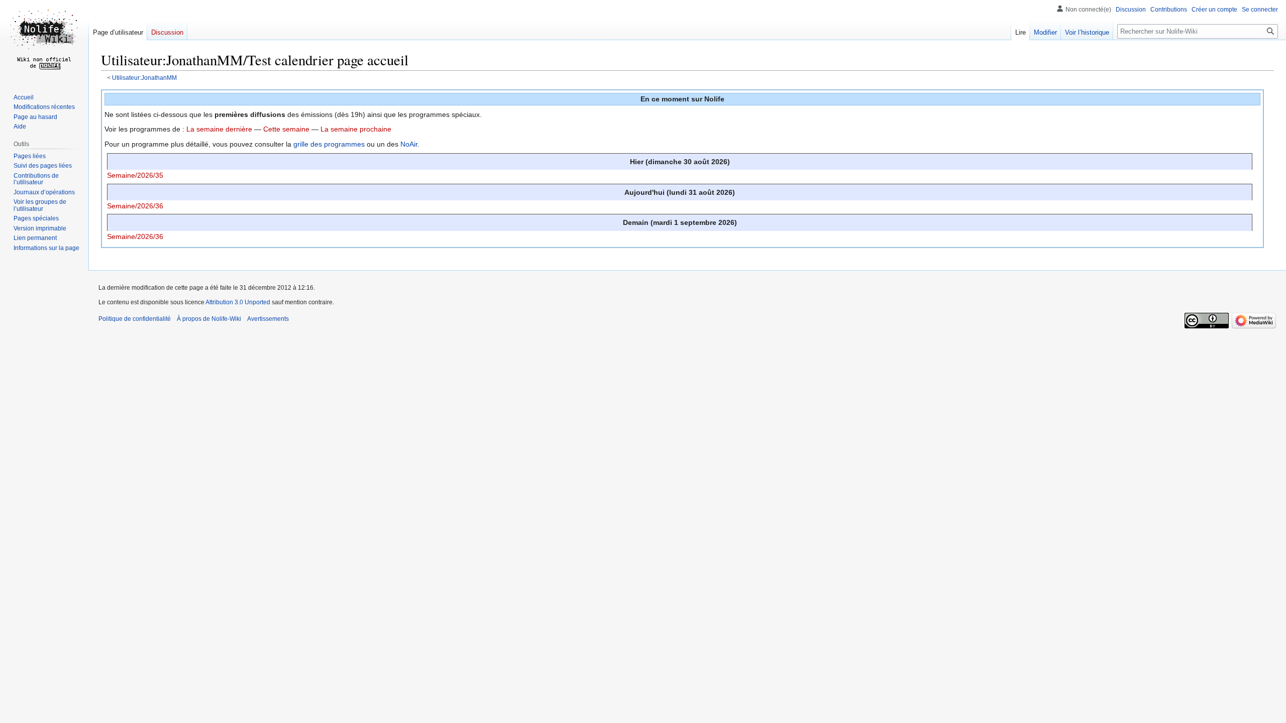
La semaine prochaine (355, 129)
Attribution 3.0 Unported (237, 302)
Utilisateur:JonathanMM (144, 77)
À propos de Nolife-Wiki (209, 318)
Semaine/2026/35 (135, 175)
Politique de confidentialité (134, 318)
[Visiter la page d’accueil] (44, 40)
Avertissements (268, 318)
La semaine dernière (219, 129)
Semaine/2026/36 (135, 206)
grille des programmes (329, 144)
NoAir (408, 144)
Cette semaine (286, 129)
